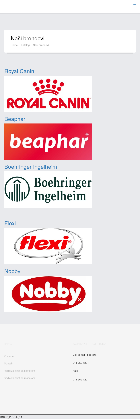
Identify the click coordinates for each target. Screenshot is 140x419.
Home (14, 45)
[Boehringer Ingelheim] (70, 189)
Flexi (10, 223)
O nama (9, 356)
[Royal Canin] (70, 94)
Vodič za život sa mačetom (19, 378)
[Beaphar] (70, 141)
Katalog (25, 45)
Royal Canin (19, 71)
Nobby (12, 271)
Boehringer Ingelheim (30, 166)
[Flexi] (70, 246)
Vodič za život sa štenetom (19, 370)
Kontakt (8, 363)
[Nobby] (70, 294)
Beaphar (14, 119)
